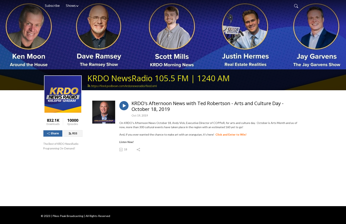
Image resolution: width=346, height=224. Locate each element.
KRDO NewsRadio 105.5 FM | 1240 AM (158, 78)
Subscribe (52, 5)
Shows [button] (71, 5)
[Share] (138, 150)
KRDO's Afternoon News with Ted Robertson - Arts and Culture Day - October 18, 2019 (208, 106)
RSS (74, 133)
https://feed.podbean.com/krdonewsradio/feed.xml (124, 86)
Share (55, 133)
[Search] (296, 6)
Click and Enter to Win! (230, 134)
